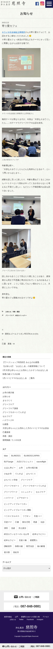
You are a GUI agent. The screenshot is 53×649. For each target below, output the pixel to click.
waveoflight (41, 462)
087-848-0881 (26, 606)
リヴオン (26, 516)
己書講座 (6, 432)
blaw (6, 456)
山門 (16, 617)
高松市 (16, 552)
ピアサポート (23, 498)
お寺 (21, 468)
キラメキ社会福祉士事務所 (13, 32)
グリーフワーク (10, 492)
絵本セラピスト (39, 534)
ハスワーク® (8, 420)
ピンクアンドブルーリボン (15, 504)
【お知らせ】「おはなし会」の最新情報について (24, 366)
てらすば (19, 474)
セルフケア (7, 416)
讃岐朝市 (8, 546)
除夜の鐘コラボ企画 (11, 374)
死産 (35, 522)
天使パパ (38, 516)
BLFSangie (8, 462)
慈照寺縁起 (8, 617)
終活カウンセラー (21, 315)
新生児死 (26, 522)
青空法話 (30, 546)
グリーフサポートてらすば (14, 412)
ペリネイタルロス (11, 516)
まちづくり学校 (10, 480)
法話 (42, 522)
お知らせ (8, 311)
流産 (13, 528)
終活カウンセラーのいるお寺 (16, 534)
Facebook (30, 619)
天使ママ (8, 522)
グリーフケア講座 (10, 408)
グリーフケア (10, 315)
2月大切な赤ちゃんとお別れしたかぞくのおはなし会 (25, 370)
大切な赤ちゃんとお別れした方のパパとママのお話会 (26, 428)
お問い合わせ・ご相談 (29, 597)
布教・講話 (16, 311)
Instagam (40, 619)
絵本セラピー (10, 540)
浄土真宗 (22, 528)
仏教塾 (5, 424)
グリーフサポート (11, 486)
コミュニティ (26, 492)
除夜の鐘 (19, 546)
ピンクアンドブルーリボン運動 (17, 510)
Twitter (21, 619)
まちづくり (7, 400)
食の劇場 (41, 546)
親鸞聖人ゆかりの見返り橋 (30, 617)
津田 (6, 528)
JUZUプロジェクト (25, 462)
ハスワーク (9, 498)
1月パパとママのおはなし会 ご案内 (18, 378)
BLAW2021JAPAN (31, 456)
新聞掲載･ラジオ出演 (12, 440)
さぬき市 (8, 474)
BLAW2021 (16, 456)
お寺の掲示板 (8, 392)
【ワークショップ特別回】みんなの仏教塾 (21, 362)
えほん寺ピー (10, 468)
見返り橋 (23, 540)
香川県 (7, 552)
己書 (17, 522)
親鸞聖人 (34, 540)
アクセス (46, 617)
